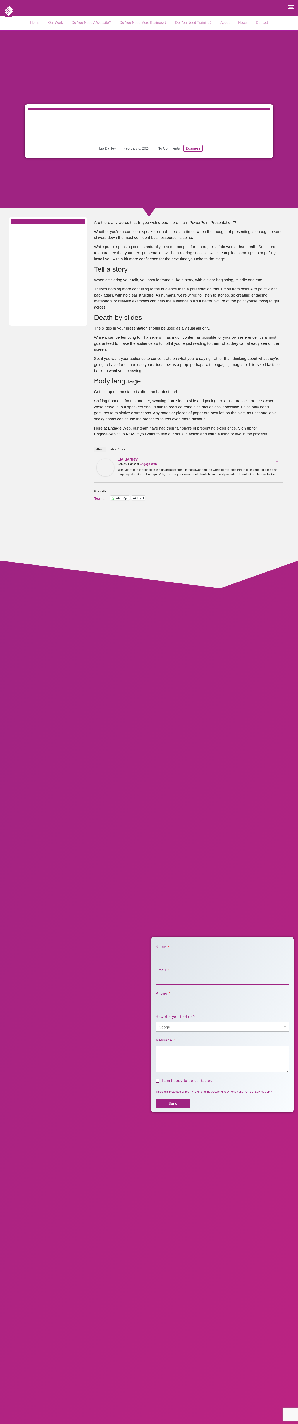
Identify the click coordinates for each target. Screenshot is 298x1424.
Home (34, 22)
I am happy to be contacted (187, 1080)
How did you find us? (175, 1017)
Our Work (55, 22)
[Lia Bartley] (105, 475)
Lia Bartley (128, 459)
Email (162, 970)
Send (173, 1103)
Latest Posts (117, 449)
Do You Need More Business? (143, 22)
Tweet (99, 498)
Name (162, 947)
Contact (262, 22)
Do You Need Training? (193, 22)
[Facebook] (277, 460)
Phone (163, 993)
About (224, 22)
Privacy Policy (229, 1091)
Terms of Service (254, 1091)
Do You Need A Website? (91, 22)
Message (165, 1040)
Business (193, 148)
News (242, 22)
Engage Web (148, 464)
